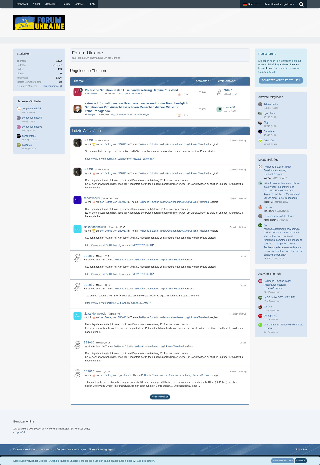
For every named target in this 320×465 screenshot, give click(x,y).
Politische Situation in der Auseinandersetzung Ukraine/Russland (131, 90)
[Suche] (301, 4)
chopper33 (229, 107)
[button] (251, 4)
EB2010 (228, 90)
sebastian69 (92, 198)
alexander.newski (95, 227)
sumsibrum (269, 211)
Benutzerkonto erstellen (281, 80)
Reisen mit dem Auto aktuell (279, 216)
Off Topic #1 (270, 315)
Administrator (271, 104)
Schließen (300, 460)
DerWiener (269, 131)
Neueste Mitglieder (29, 101)
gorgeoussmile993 (32, 126)
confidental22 (29, 135)
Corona (268, 207)
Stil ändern (301, 449)
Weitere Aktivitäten (160, 397)
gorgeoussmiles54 (32, 117)
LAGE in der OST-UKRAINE (279, 297)
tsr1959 (89, 140)
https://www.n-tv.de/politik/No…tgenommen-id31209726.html (118, 158)
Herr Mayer (90, 114)
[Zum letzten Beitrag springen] (219, 92)
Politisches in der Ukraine (130, 94)
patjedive (27, 144)
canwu (267, 258)
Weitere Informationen (283, 460)
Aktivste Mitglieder (270, 97)
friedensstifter (91, 94)
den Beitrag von (113, 144)
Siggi (266, 122)
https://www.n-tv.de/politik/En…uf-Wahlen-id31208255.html (116, 302)
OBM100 (269, 140)
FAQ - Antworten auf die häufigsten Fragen (130, 114)
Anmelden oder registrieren (279, 4)
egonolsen (269, 113)
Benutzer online (23, 421)
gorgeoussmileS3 (52, 86)
